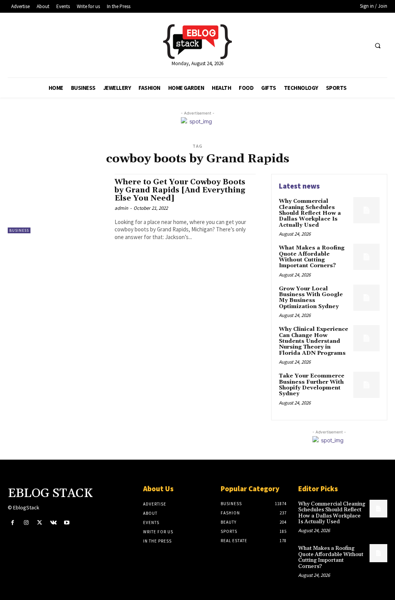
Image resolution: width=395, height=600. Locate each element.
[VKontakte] (53, 523)
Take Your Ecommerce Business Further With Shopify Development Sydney (311, 384)
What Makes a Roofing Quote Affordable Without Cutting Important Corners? (311, 256)
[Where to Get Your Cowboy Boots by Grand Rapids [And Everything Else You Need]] (57, 203)
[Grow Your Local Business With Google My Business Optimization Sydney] (366, 298)
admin (121, 208)
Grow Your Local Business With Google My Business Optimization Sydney (311, 297)
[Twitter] (39, 523)
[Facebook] (12, 523)
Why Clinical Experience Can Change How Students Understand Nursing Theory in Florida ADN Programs (313, 341)
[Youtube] (67, 523)
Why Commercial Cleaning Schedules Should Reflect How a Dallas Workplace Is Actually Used (310, 213)
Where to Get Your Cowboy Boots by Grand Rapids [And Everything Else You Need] (180, 190)
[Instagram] (26, 523)
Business (19, 230)
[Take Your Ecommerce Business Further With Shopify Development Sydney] (366, 385)
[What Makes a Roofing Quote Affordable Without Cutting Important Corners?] (366, 257)
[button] (377, 45)
